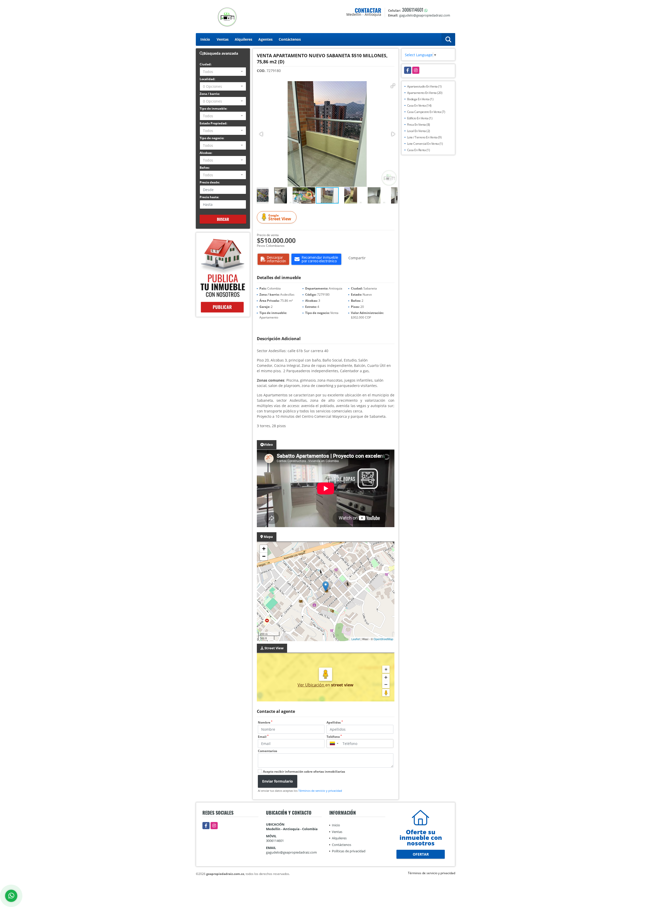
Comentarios (267, 751)
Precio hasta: (209, 197)
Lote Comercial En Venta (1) (425, 143)
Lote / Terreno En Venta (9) (424, 137)
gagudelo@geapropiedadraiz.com (291, 852)
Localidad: (207, 79)
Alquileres (243, 39)
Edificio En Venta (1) (420, 118)
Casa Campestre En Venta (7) (426, 112)
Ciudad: (205, 64)
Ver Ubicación (311, 685)
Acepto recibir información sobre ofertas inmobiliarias (304, 771)
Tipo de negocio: (212, 138)
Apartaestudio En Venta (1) (424, 86)
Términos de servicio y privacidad (320, 791)
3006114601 (412, 9)
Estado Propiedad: (213, 123)
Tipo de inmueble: (213, 108)
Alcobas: (206, 153)
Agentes (265, 39)
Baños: (205, 167)
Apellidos (335, 722)
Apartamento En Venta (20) (424, 93)
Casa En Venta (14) (419, 105)
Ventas (223, 39)
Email (263, 737)
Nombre (265, 722)
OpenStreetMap (383, 639)
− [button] (263, 556)
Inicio (205, 39)
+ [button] (263, 548)
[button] (393, 86)
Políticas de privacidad (348, 851)
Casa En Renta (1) (418, 150)
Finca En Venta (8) (418, 124)
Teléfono (334, 737)
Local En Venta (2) (418, 131)
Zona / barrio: (210, 94)
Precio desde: (210, 182)
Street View (279, 217)
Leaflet (355, 639)
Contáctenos (290, 39)
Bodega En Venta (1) (420, 99)
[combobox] (223, 71)
